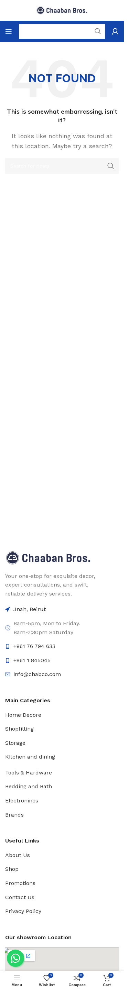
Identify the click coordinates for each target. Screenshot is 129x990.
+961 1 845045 (32, 660)
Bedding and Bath (28, 786)
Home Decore (23, 715)
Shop (12, 869)
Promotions (20, 883)
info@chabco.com (37, 674)
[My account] (115, 31)
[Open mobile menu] (8, 31)
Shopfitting (19, 728)
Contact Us (19, 897)
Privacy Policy (23, 911)
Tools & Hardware (28, 772)
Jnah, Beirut (29, 609)
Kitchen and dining (30, 756)
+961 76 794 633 (34, 646)
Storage (15, 743)
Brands (14, 814)
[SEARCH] (111, 166)
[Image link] (48, 557)
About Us (17, 855)
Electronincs (21, 800)
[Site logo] (62, 10)
